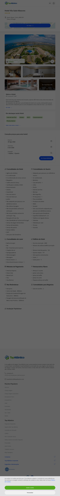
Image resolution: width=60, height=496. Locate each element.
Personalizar (30, 492)
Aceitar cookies (30, 487)
